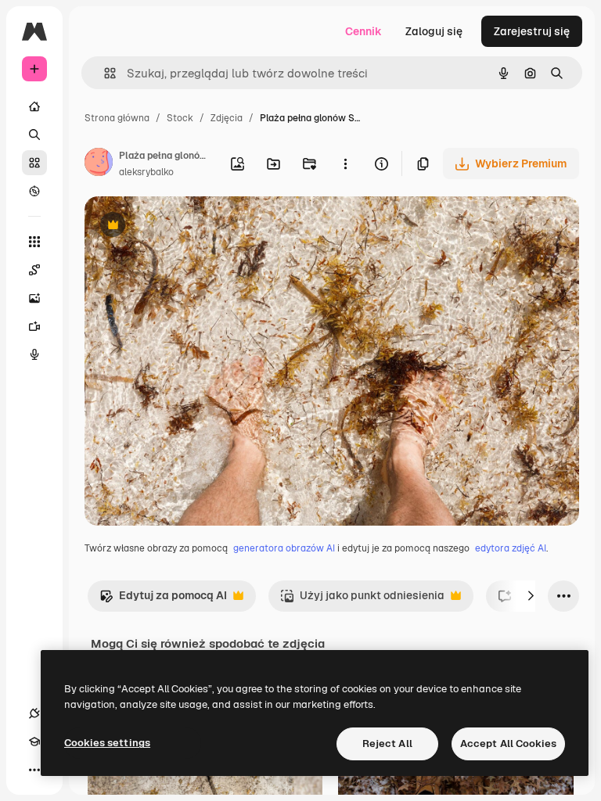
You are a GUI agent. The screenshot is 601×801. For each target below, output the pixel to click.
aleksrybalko (146, 172)
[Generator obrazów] (34, 298)
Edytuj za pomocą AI (163, 599)
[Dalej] (530, 596)
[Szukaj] (34, 134)
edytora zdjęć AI (510, 548)
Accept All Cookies (508, 743)
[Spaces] (34, 269)
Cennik (363, 31)
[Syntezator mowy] (34, 354)
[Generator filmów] (34, 326)
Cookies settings (107, 742)
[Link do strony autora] (99, 164)
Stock (180, 118)
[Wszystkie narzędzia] (34, 241)
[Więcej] (34, 769)
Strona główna (117, 118)
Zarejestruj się (532, 31)
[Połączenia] (34, 713)
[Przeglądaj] (34, 190)
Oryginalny (192, 226)
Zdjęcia (227, 118)
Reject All (387, 743)
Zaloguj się (433, 31)
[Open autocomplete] (103, 73)
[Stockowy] (34, 162)
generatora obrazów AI (284, 548)
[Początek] (34, 106)
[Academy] (34, 741)
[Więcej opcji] (345, 163)
